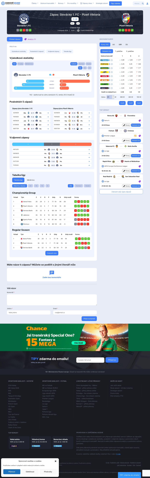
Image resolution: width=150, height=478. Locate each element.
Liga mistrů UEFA (48, 396)
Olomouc (26, 224)
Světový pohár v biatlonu (17, 422)
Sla (25, 129)
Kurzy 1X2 (104, 44)
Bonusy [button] (61, 3)
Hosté (89, 64)
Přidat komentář (89, 319)
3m (89, 68)
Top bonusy (13, 433)
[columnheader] (16, 197)
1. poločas (118, 51)
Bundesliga (46, 401)
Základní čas (106, 51)
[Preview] (135, 135)
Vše (80, 68)
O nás (118, 454)
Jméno (10, 308)
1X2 (14, 64)
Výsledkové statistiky (19, 51)
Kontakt (129, 465)
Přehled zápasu (14, 39)
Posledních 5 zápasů (36, 51)
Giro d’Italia (12, 420)
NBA (9, 409)
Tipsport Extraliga (14, 396)
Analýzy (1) (32, 39)
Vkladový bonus (38, 439)
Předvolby (48, 472)
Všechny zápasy (19, 186)
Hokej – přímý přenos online (86, 391)
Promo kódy (114, 393)
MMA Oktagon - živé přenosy (86, 401)
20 (30, 186)
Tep (66, 121)
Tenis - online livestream (85, 398)
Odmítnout (30, 472)
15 (36, 186)
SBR (120, 44)
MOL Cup (45, 417)
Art (40, 125)
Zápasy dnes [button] (87, 3)
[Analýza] (140, 120)
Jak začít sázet (115, 385)
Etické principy (124, 462)
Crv (66, 113)
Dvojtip (20, 64)
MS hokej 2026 (13, 388)
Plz (82, 113)
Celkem (74, 64)
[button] (55, 461)
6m (85, 68)
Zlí (81, 117)
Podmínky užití (114, 462)
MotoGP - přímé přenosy (85, 406)
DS (127, 44)
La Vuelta (11, 417)
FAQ (134, 465)
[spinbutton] (110, 97)
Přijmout (11, 472)
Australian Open (14, 398)
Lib (81, 129)
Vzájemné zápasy (53, 51)
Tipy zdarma (115, 3)
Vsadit (122, 103)
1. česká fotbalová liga (86, 30)
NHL (9, 391)
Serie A (44, 406)
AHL (9, 393)
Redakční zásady (135, 462)
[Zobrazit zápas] (48, 112)
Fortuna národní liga (49, 414)
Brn (81, 125)
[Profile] (147, 3)
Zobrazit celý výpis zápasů (121, 192)
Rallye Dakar (12, 425)
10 (42, 186)
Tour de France (13, 414)
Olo (40, 117)
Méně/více (29, 64)
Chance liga (75, 28)
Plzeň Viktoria (28, 206)
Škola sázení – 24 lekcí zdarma (121, 388)
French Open (13, 404)
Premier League (48, 398)
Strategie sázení (102, 3)
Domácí (81, 64)
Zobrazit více (52, 253)
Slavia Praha (27, 201)
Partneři (138, 465)
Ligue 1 (44, 409)
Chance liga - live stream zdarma (88, 396)
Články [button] (34, 3)
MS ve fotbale (47, 385)
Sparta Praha (27, 219)
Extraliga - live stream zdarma (87, 393)
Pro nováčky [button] (72, 3)
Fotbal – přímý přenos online (86, 388)
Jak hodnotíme (121, 465)
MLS (9, 412)
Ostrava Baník (28, 210)
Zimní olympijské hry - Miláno (86, 385)
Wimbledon (12, 401)
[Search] (142, 3)
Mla (25, 113)
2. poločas (130, 51)
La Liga (45, 404)
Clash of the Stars (14, 427)
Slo (40, 113)
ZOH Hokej (12, 385)
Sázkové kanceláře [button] (47, 3)
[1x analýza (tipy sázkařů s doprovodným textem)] (139, 120)
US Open (11, 406)
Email (55, 308)
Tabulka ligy (67, 51)
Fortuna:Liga (46, 412)
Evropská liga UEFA (49, 391)
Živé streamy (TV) (116, 396)
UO (113, 44)
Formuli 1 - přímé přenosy (85, 404)
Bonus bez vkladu (61, 439)
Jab (25, 121)
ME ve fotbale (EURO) (50, 388)
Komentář (11, 292)
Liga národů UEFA (48, 393)
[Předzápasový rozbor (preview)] (135, 135)
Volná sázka (15, 439)
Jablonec (26, 215)
